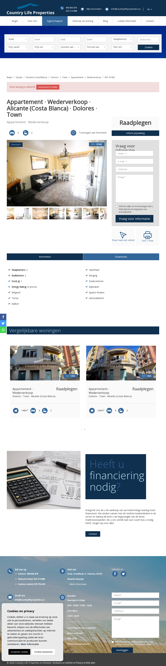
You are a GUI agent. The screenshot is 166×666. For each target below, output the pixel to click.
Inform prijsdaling (135, 133)
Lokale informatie (127, 20)
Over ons (32, 20)
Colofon (68, 662)
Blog (105, 20)
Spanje (19, 77)
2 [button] (84, 429)
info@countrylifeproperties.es (126, 8)
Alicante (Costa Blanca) (36, 77)
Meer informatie (77, 584)
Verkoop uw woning (82, 20)
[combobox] (43, 39)
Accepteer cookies (19, 651)
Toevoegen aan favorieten (92, 132)
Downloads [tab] (121, 256)
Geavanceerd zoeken (48, 87)
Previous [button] (9, 173)
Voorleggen (122, 650)
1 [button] (81, 429)
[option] (57, 173)
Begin (15, 20)
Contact (150, 20)
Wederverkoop (94, 77)
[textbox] (44, 39)
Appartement (77, 77)
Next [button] (104, 173)
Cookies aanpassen (43, 651)
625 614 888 (71, 10)
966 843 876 (71, 7)
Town (64, 77)
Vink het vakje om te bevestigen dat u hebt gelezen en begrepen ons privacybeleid (136, 209)
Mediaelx (57, 662)
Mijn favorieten (94, 8)
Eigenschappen (55, 20)
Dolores (55, 77)
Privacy (79, 662)
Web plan (90, 662)
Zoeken (149, 47)
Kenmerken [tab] (45, 256)
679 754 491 (39, 584)
